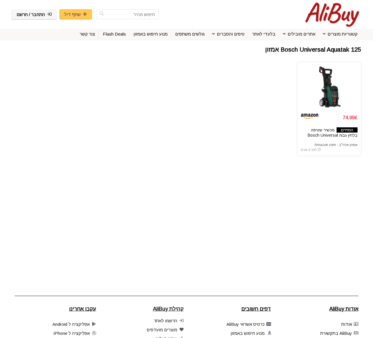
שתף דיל (72, 14)
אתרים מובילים (301, 33)
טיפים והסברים (230, 33)
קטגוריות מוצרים (343, 33)
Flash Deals (114, 33)
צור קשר (87, 33)
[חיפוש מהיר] (101, 14)
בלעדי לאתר (263, 33)
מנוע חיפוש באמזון (150, 33)
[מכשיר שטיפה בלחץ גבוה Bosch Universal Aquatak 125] (329, 87)
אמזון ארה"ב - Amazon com (336, 145)
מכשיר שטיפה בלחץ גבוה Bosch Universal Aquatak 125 (333, 135)
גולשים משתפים (190, 33)
